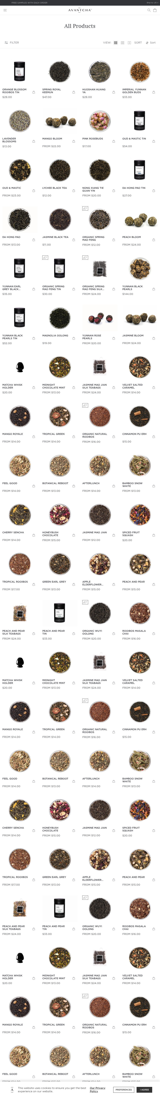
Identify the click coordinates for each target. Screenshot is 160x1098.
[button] (5, 10)
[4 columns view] (115, 42)
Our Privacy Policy (97, 1090)
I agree (144, 1090)
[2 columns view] (129, 42)
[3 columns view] (122, 42)
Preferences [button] (124, 1090)
